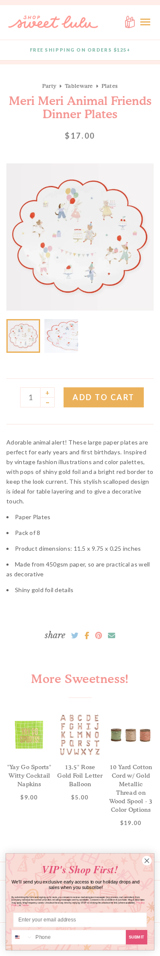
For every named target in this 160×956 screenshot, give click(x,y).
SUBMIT (137, 937)
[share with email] (111, 635)
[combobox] (22, 937)
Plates (110, 85)
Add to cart (104, 397)
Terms (25, 905)
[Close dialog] (147, 861)
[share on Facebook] (86, 635)
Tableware (79, 85)
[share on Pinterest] (98, 635)
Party (49, 85)
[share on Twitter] (75, 635)
